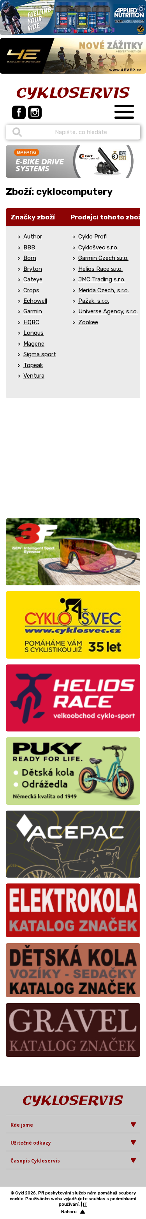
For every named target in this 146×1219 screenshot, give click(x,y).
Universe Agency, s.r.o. (108, 311)
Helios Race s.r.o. (100, 268)
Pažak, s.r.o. (93, 300)
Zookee (88, 322)
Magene (33, 343)
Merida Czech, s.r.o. (103, 290)
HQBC (31, 322)
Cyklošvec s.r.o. (98, 247)
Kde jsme (22, 1125)
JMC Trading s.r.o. (101, 279)
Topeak (33, 365)
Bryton (32, 268)
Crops (31, 290)
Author (32, 236)
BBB (29, 247)
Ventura (33, 375)
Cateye (32, 279)
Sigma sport (39, 354)
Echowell (35, 300)
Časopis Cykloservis (35, 1160)
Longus (33, 332)
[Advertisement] (54, 461)
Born (29, 257)
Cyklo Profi (92, 236)
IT (85, 1204)
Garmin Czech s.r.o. (103, 257)
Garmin (32, 311)
